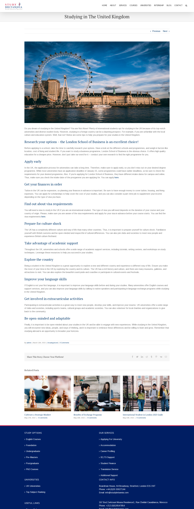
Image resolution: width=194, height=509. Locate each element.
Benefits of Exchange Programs (88, 414)
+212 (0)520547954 (115, 506)
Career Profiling (108, 451)
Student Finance (108, 463)
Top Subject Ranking (35, 492)
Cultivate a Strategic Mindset (37, 414)
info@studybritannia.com (117, 492)
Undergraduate (33, 451)
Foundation (31, 445)
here (117, 177)
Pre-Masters (32, 457)
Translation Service (109, 469)
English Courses (33, 439)
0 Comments (64, 343)
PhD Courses (32, 469)
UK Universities (33, 486)
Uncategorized (52, 343)
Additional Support (109, 475)
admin (29, 343)
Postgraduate (32, 463)
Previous (156, 31)
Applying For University (111, 439)
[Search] (186, 5)
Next (165, 31)
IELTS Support (108, 457)
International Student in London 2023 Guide (143, 414)
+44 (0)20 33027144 (115, 489)
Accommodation (108, 445)
